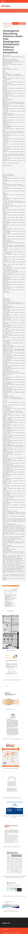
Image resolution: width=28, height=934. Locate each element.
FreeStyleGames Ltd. (11, 610)
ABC (5, 6)
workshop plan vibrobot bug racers (10, 768)
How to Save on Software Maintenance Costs (12, 679)
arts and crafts (7, 25)
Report (16, 23)
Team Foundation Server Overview (10, 911)
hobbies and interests (7, 23)
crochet (6, 26)
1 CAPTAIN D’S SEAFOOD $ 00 (11, 650)
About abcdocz (5, 932)
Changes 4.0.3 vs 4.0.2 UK (10, 709)
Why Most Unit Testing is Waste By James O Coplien (12, 738)
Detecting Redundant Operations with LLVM (11, 846)
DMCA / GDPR (12, 932)
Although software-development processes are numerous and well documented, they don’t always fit (14, 877)
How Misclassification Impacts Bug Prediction (12, 797)
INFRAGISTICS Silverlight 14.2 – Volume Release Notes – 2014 (14, 896)
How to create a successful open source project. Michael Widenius (14, 816)
